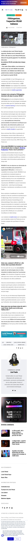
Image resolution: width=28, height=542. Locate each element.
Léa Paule (12, 27)
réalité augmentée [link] (17, 90)
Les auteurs (4, 492)
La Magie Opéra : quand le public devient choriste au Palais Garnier (19, 442)
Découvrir (23, 2)
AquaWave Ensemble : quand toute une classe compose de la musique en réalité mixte (19, 453)
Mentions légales (5, 498)
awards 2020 (21, 344)
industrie (8, 342)
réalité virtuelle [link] (11, 129)
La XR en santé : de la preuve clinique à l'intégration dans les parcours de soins (17, 433)
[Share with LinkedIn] (20, 348)
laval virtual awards (19, 342)
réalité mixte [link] (13, 217)
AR (3, 342)
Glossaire (3, 495)
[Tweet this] (18, 348)
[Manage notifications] (2, 535)
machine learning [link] (10, 105)
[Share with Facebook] (17, 348)
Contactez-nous (5, 486)
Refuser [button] (17, 539)
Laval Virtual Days (6, 474)
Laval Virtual (10, 15)
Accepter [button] (10, 539)
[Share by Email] (22, 348)
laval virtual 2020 (8, 344)
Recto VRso (4, 477)
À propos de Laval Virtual (8, 489)
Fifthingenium (5, 99)
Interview (18, 15)
